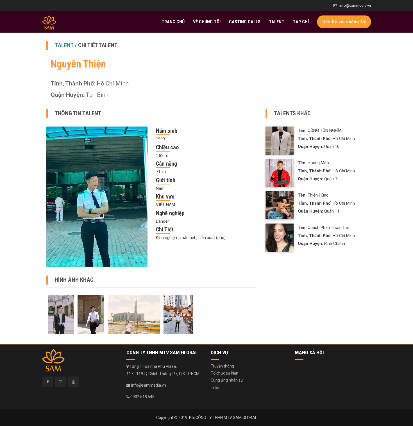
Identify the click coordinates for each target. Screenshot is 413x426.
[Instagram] (60, 382)
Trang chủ (173, 21)
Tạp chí (301, 21)
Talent (276, 21)
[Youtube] (73, 382)
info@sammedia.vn (355, 5)
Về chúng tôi (207, 21)
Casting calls (244, 21)
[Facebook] (47, 382)
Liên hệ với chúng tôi (344, 21)
